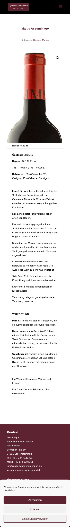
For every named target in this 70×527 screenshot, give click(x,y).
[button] (58, 58)
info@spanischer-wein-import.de (24, 466)
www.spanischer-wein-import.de (24, 470)
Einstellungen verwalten (35, 518)
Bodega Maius (41, 40)
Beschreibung (20, 145)
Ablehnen (35, 509)
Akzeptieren (35, 499)
